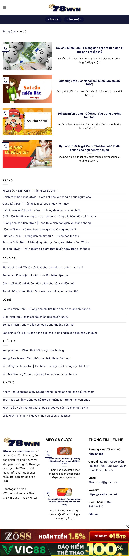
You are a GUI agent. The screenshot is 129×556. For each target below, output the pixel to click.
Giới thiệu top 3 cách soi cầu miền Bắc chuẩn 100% (89, 82)
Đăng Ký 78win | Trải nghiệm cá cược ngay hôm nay (36, 203)
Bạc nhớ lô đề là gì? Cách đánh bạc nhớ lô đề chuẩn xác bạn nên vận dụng (89, 148)
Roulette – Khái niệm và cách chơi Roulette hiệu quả (35, 275)
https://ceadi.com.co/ (103, 494)
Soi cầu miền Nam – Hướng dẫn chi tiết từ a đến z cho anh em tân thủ (89, 49)
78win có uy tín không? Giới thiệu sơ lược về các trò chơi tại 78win (45, 407)
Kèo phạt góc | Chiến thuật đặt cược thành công (33, 350)
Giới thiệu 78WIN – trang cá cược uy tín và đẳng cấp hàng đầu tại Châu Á (49, 216)
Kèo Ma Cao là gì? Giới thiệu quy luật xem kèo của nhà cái (40, 374)
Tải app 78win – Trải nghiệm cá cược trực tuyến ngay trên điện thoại (46, 248)
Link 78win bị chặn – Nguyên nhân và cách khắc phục (37, 415)
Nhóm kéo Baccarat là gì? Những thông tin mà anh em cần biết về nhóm (48, 391)
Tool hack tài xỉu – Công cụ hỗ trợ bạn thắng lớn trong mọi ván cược (46, 399)
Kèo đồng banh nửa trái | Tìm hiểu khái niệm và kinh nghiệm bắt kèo (46, 366)
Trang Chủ (9, 31)
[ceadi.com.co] (64, 7)
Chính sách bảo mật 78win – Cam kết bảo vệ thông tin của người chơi (47, 197)
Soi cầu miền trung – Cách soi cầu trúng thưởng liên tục (89, 115)
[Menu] (5, 7)
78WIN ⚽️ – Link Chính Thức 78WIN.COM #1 (31, 190)
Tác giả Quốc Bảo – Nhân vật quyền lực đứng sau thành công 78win (46, 242)
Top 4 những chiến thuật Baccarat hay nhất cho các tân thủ (40, 291)
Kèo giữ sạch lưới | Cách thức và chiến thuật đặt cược (37, 358)
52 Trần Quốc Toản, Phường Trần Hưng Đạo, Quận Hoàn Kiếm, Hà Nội (107, 466)
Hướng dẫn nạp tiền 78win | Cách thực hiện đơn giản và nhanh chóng (47, 223)
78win (7, 451)
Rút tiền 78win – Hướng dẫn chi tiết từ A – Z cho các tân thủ (41, 236)
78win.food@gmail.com (103, 482)
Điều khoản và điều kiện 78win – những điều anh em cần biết (41, 210)
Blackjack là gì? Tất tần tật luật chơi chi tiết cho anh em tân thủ (43, 267)
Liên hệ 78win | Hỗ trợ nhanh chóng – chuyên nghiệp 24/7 (39, 229)
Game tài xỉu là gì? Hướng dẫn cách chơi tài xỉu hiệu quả (38, 283)
